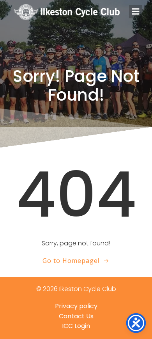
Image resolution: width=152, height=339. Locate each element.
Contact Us (76, 316)
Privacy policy (76, 306)
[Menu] (135, 11)
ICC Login (76, 325)
